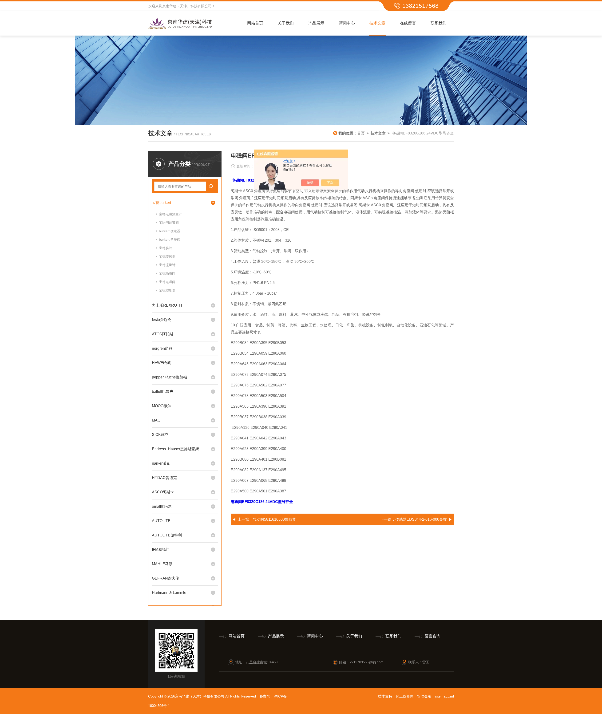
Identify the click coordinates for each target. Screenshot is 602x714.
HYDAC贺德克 (164, 478)
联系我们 (439, 23)
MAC (156, 420)
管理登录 (424, 696)
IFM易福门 (161, 550)
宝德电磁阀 (167, 282)
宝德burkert (161, 203)
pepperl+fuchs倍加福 (169, 377)
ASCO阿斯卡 (163, 492)
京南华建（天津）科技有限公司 (187, 6)
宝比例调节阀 (169, 222)
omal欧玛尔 (161, 506)
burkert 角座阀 (169, 239)
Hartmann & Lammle (169, 593)
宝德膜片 (165, 248)
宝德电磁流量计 (170, 214)
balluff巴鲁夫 (162, 391)
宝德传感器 (167, 256)
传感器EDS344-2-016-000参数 (421, 519)
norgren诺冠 (162, 348)
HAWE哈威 (161, 363)
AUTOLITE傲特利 (167, 535)
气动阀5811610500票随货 (274, 519)
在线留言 (408, 23)
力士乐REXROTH (167, 305)
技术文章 (377, 23)
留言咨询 (432, 636)
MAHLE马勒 (162, 564)
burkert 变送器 (169, 231)
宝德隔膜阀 (167, 273)
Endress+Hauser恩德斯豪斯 (175, 449)
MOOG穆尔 (161, 406)
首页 (361, 133)
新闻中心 (347, 23)
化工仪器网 (404, 696)
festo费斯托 (161, 320)
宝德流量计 (167, 265)
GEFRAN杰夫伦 (165, 578)
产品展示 (316, 23)
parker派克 (161, 463)
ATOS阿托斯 (162, 334)
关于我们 (286, 23)
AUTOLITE (161, 521)
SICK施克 (160, 435)
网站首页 (255, 23)
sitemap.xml (444, 696)
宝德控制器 (167, 290)
